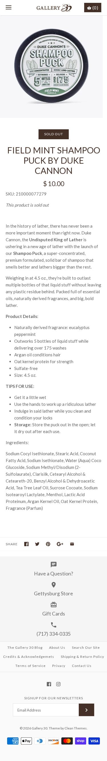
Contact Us (82, 666)
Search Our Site (86, 647)
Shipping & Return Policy (82, 656)
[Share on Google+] (60, 544)
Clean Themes (75, 728)
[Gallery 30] (53, 8)
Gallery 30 (39, 728)
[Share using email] (72, 544)
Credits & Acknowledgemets (28, 656)
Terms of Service (30, 666)
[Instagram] (58, 684)
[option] (53, 67)
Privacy (58, 666)
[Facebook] (49, 684)
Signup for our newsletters (53, 698)
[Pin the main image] (48, 544)
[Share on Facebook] (26, 544)
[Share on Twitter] (37, 544)
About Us (57, 647)
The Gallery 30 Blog (25, 647)
